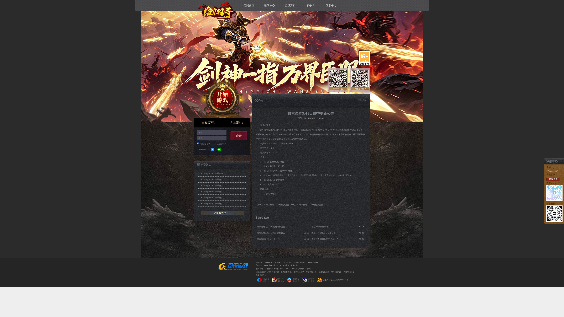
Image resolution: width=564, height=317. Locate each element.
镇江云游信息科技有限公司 (302, 269)
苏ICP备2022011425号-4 (279, 265)
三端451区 (213, 185)
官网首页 (249, 5)
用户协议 (278, 263)
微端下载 (210, 122)
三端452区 (213, 179)
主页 (359, 100)
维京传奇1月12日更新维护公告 (271, 226)
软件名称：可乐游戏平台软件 (267, 269)
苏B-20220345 (262, 265)
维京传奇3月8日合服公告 (277, 204)
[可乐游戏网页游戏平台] (234, 266)
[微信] (219, 149)
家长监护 (268, 263)
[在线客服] (553, 179)
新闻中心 (269, 5)
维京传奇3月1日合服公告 (268, 239)
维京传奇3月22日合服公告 (311, 204)
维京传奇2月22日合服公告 (324, 233)
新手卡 (311, 5)
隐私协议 (287, 263)
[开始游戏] (222, 97)
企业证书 (294, 265)
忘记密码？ (221, 144)
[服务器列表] (222, 213)
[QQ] (212, 149)
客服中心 (331, 5)
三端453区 (213, 173)
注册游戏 (238, 122)
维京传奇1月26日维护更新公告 (271, 233)
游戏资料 (290, 5)
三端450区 (213, 191)
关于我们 (259, 263)
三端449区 (213, 197)
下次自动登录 (204, 144)
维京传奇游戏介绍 (320, 226)
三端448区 (213, 203)
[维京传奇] (215, 10)
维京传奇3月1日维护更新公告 (325, 239)
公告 (364, 100)
